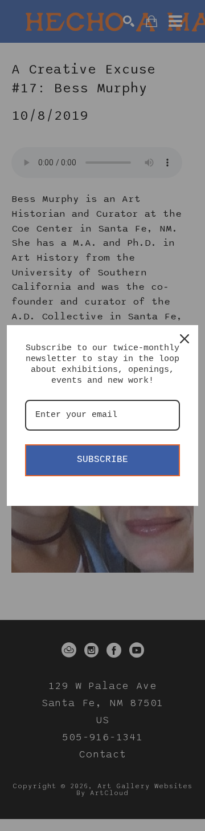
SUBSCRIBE (102, 460)
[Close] (184, 338)
